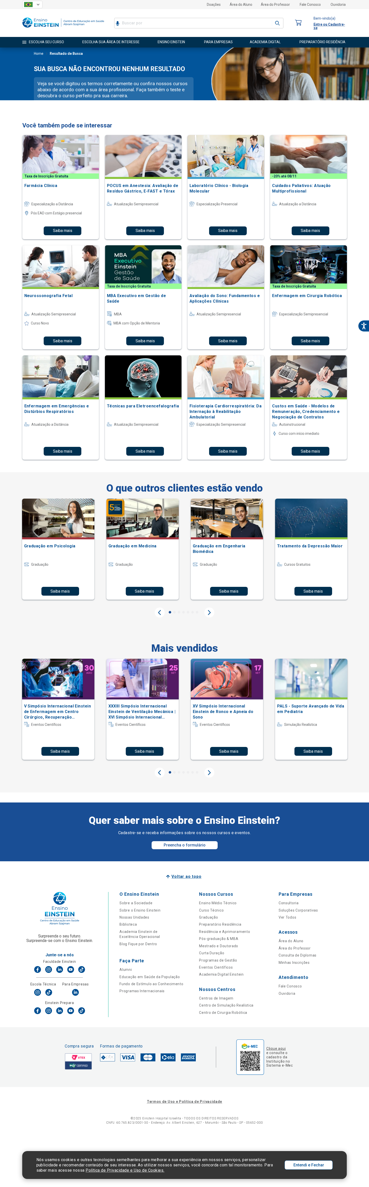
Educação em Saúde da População (149, 977)
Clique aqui (276, 1049)
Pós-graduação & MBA (218, 939)
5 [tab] (188, 612)
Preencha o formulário (185, 845)
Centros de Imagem (216, 998)
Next (209, 612)
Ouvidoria (338, 4)
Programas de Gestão (218, 960)
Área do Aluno (241, 4)
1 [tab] (170, 612)
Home (38, 54)
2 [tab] (174, 612)
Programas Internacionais (142, 991)
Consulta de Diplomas (298, 955)
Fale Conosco (310, 4)
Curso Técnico (211, 910)
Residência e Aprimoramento (224, 932)
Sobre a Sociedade (135, 903)
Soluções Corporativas (298, 910)
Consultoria (289, 903)
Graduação (208, 917)
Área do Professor (275, 4)
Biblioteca (128, 924)
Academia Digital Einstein (221, 974)
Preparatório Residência (220, 924)
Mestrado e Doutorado (218, 946)
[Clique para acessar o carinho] (298, 23)
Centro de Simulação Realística (226, 1005)
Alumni (125, 970)
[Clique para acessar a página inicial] (63, 28)
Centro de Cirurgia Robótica (223, 1013)
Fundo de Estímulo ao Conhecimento (151, 984)
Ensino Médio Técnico (218, 903)
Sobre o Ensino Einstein (139, 910)
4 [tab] (183, 612)
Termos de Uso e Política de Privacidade (184, 1102)
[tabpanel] (58, 549)
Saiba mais (62, 230)
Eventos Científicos (216, 967)
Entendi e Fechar (308, 1165)
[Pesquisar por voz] (117, 23)
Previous (160, 612)
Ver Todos (287, 917)
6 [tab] (192, 612)
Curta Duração (211, 953)
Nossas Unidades (134, 917)
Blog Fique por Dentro (138, 944)
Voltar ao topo (186, 876)
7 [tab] (197, 612)
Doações (214, 4)
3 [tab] (179, 612)
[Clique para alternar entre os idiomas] (32, 4)
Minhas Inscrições (294, 963)
